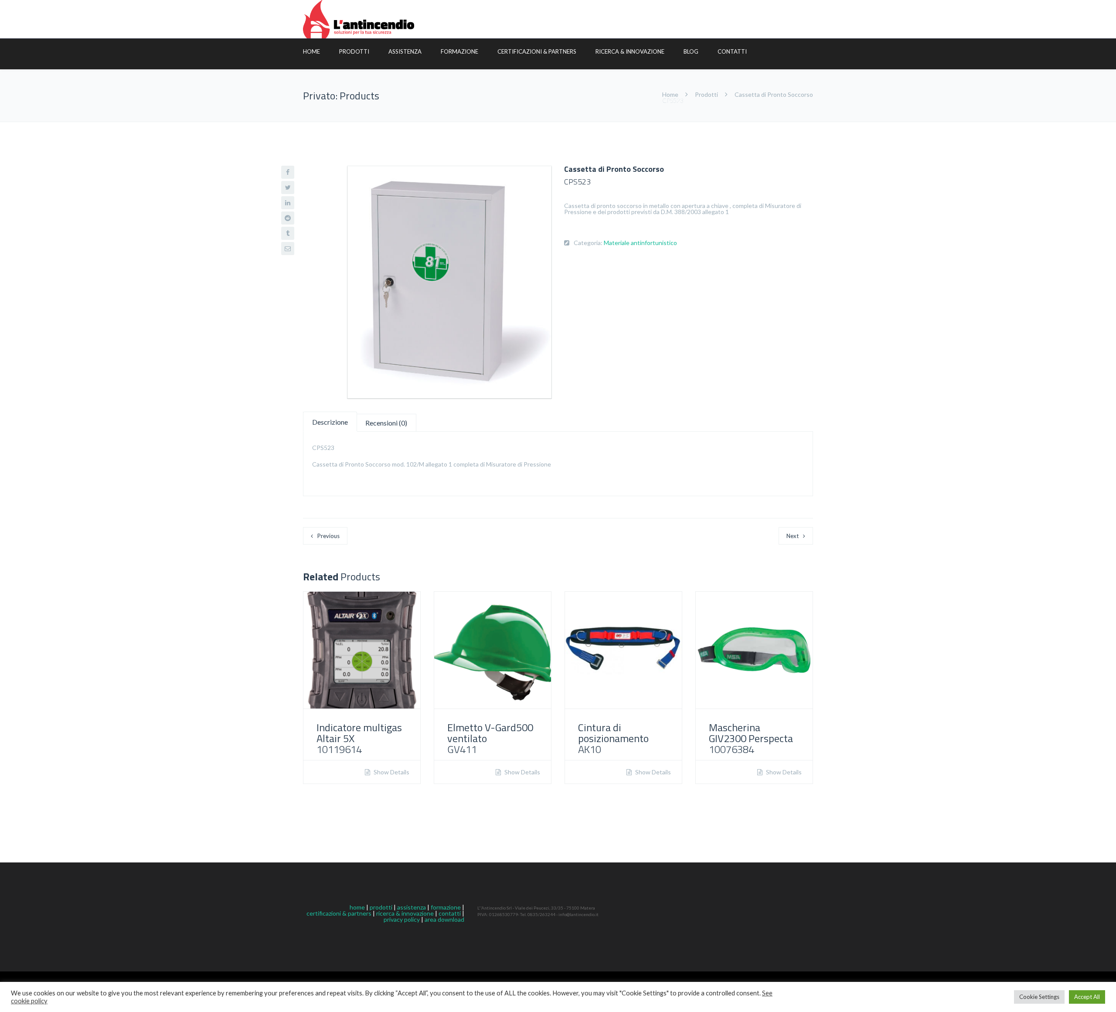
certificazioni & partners (338, 913)
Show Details (390, 772)
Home (311, 51)
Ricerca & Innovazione (629, 51)
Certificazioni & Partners (536, 51)
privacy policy (402, 919)
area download (444, 919)
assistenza (411, 907)
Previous (328, 535)
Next (792, 535)
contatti (450, 913)
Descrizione (330, 422)
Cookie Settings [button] (1039, 996)
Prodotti (354, 51)
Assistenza (405, 51)
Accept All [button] (1087, 996)
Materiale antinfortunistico (640, 242)
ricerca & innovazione (405, 913)
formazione (446, 907)
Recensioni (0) (386, 423)
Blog (691, 51)
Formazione (459, 51)
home (357, 907)
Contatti (732, 51)
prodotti (381, 907)
